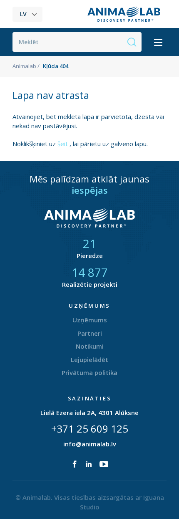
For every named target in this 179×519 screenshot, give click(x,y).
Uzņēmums (89, 320)
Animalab (24, 66)
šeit (63, 143)
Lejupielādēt (89, 359)
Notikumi (90, 346)
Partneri (89, 333)
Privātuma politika (89, 372)
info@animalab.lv (89, 444)
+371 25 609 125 (89, 428)
